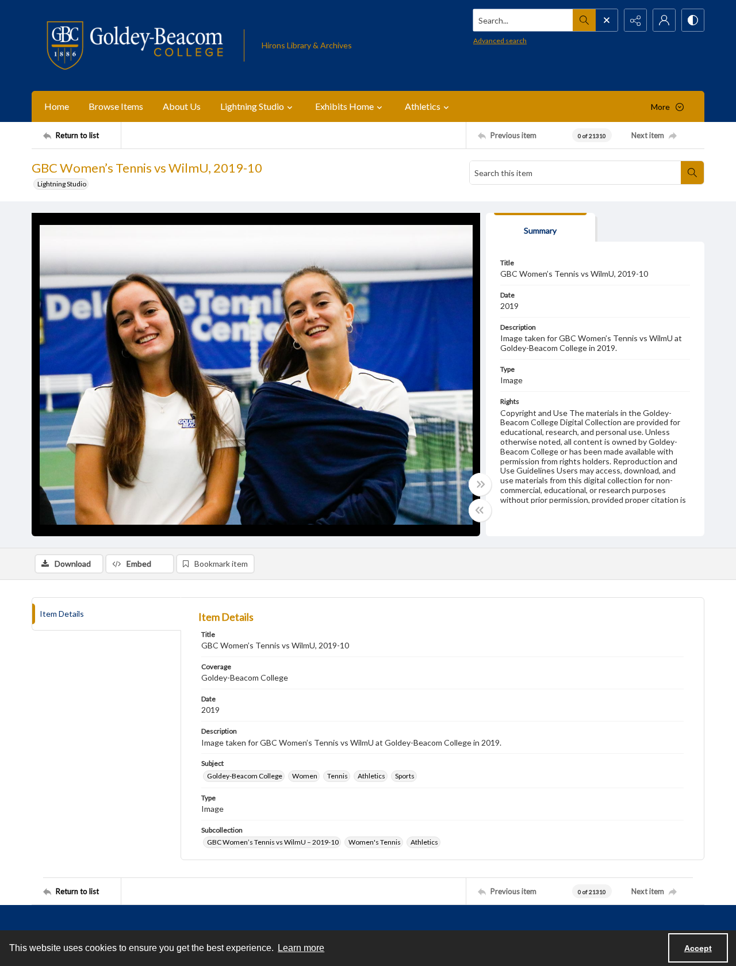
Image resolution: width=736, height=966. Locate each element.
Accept (698, 948)
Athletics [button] (422, 106)
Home (56, 106)
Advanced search (500, 40)
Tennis (337, 776)
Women (304, 776)
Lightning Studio (61, 184)
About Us (182, 106)
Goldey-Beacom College (244, 776)
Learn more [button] (301, 948)
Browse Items (116, 106)
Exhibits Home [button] (344, 106)
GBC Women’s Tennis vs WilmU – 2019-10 (273, 842)
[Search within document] (692, 172)
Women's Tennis (374, 842)
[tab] (540, 227)
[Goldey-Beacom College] (135, 45)
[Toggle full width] (480, 484)
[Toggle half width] (480, 510)
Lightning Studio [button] (252, 106)
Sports (405, 776)
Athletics (371, 776)
